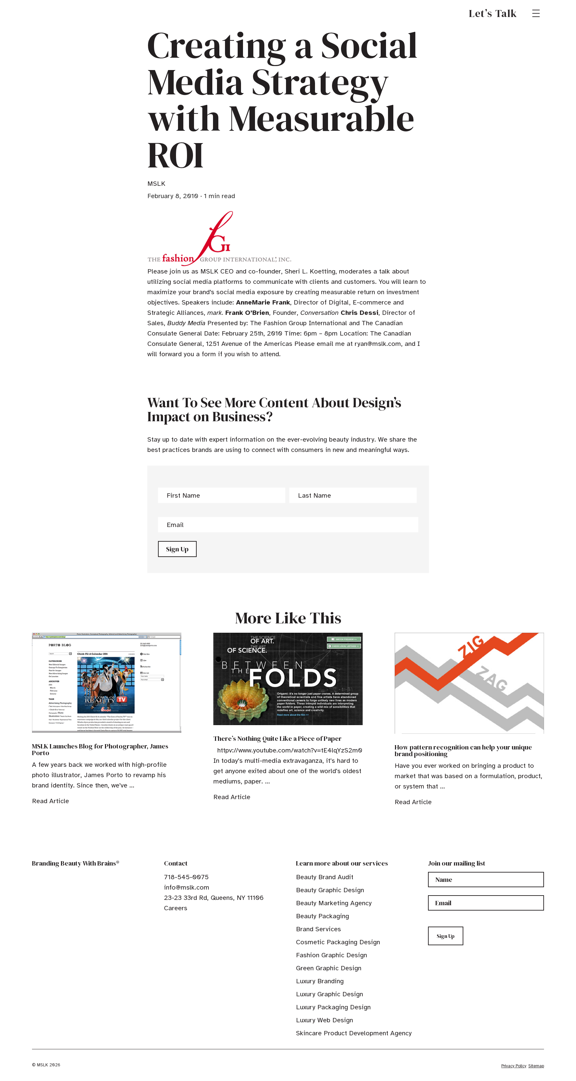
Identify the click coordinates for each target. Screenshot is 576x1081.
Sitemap (536, 1066)
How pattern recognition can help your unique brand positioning (463, 750)
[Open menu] (536, 13)
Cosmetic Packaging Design (338, 942)
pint (188, 923)
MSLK (56, 13)
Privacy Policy (513, 1066)
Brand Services (318, 929)
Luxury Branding (320, 981)
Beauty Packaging (322, 916)
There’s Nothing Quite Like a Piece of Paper (277, 738)
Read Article (50, 801)
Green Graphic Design (328, 968)
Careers (175, 908)
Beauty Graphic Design (330, 890)
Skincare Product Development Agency (354, 1033)
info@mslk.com (186, 887)
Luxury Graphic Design (329, 994)
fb (167, 923)
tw (177, 923)
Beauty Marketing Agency (334, 903)
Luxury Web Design (324, 1020)
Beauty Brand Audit (324, 877)
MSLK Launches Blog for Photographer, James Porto (100, 749)
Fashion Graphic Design (331, 955)
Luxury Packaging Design (333, 1007)
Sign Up (177, 549)
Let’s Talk (493, 13)
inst (198, 923)
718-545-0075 (186, 877)
